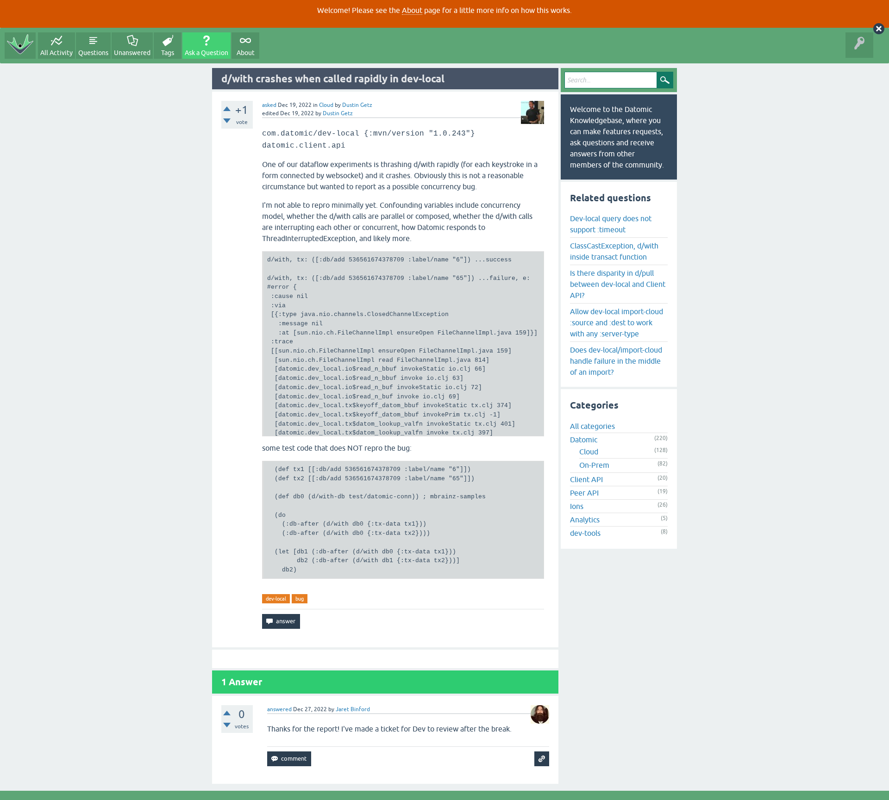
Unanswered (132, 52)
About (412, 10)
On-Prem (594, 465)
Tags (167, 52)
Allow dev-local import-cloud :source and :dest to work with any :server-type (616, 322)
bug (299, 599)
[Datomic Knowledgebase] (20, 45)
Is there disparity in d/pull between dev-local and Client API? (617, 284)
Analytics (585, 519)
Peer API (584, 493)
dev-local (276, 599)
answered (279, 709)
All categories (592, 426)
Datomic (583, 439)
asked (269, 105)
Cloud (326, 105)
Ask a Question (206, 52)
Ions (576, 506)
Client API (586, 479)
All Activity (56, 52)
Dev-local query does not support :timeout (610, 224)
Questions (93, 52)
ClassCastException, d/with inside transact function (614, 251)
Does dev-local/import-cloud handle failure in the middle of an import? (616, 361)
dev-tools (585, 533)
